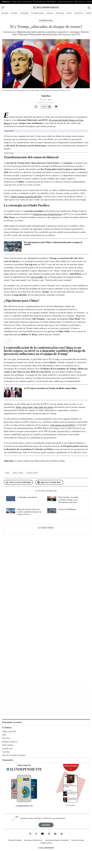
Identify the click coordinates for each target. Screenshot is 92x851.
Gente (69, 13)
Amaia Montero (27, 1)
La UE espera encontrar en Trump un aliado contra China (50, 388)
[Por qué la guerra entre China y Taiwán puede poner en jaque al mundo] (13, 246)
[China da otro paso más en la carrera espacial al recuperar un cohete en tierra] (10, 512)
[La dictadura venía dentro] (10, 500)
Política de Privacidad (14, 840)
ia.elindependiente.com (24, 806)
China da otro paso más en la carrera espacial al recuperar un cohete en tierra (29, 511)
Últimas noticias (17, 1)
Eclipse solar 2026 (9, 731)
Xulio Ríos (46, 96)
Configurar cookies (46, 843)
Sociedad (60, 13)
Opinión (4, 13)
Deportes (78, 13)
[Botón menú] (3, 8)
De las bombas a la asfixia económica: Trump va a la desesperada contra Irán (68, 499)
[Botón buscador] (89, 7)
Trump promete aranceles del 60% (26, 196)
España (14, 13)
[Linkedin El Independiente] (55, 834)
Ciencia (50, 13)
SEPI (4, 735)
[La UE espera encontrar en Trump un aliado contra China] (13, 392)
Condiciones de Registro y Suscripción (57, 840)
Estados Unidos (32, 473)
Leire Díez (6, 752)
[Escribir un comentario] (56, 106)
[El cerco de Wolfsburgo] (51, 512)
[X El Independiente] (30, 834)
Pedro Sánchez (7, 745)
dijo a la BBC (37, 277)
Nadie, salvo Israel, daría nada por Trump (34, 407)
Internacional (37, 13)
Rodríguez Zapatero (9, 742)
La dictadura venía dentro (27, 497)
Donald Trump (18, 473)
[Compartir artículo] (36, 106)
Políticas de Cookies (77, 840)
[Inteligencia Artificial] (24, 801)
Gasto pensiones (79, 1)
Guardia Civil (7, 748)
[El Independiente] (46, 7)
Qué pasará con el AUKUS (63, 425)
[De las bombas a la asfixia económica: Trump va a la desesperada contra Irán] (51, 500)
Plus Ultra (6, 738)
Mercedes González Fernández (14, 755)
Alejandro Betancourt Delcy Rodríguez (45, 1)
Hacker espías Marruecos (65, 1)
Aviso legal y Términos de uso (33, 840)
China (7, 473)
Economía (24, 13)
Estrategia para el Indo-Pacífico (47, 214)
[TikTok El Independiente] (62, 834)
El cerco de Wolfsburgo (67, 509)
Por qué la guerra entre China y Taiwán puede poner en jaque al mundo (53, 243)
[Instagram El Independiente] (49, 834)
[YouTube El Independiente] (42, 834)
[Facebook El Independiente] (36, 834)
